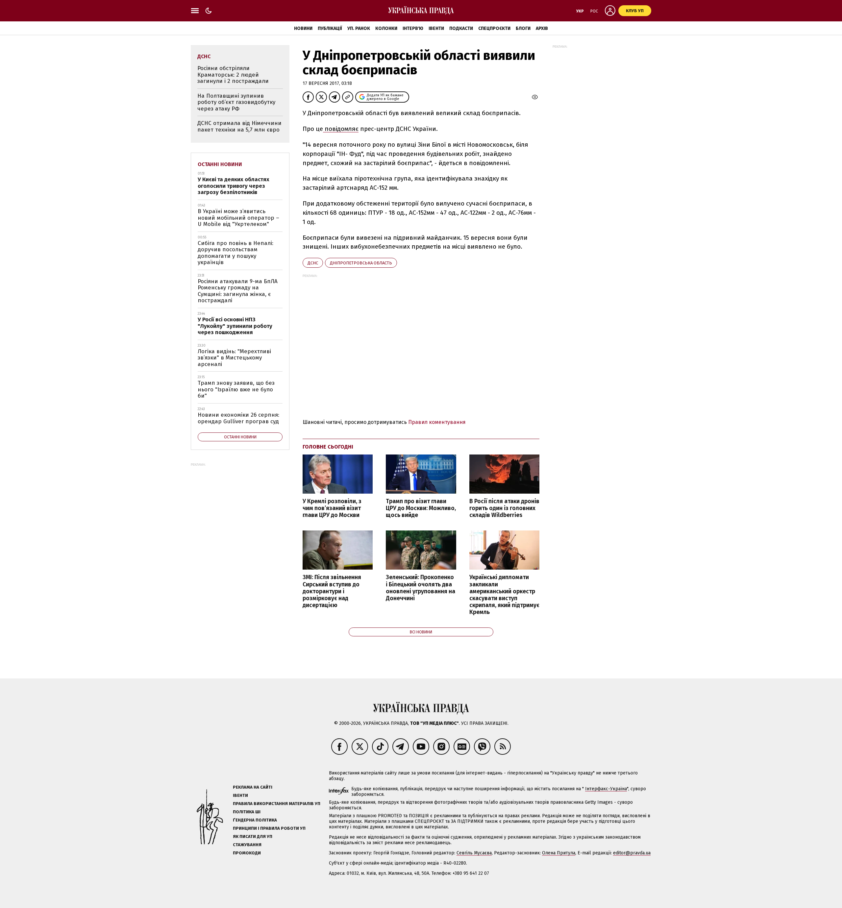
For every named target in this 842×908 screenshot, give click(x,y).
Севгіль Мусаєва (474, 853)
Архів (542, 28)
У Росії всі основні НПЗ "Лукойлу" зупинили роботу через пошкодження (235, 326)
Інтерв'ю (413, 28)
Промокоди (247, 852)
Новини (303, 28)
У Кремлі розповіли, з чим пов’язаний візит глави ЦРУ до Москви (332, 508)
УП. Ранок (358, 28)
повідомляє (341, 129)
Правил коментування (437, 422)
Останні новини (220, 164)
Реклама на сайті (252, 787)
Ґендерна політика (255, 820)
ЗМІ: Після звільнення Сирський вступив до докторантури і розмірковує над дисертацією (332, 591)
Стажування (247, 844)
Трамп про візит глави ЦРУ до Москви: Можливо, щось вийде (421, 508)
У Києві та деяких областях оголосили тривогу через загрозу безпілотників (233, 186)
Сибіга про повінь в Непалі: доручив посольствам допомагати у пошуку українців (235, 253)
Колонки (386, 28)
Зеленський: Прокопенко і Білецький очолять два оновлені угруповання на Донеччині (420, 587)
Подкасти (461, 28)
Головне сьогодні (328, 447)
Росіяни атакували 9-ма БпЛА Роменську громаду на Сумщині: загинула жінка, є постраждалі (238, 291)
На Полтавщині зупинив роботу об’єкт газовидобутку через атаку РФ (236, 102)
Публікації (330, 28)
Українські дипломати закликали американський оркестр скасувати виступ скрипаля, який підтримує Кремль (504, 595)
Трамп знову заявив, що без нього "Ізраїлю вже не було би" (236, 389)
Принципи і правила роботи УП (269, 828)
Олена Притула (558, 853)
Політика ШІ (246, 811)
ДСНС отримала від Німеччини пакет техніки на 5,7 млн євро (239, 126)
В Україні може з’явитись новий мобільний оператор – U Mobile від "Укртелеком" (238, 218)
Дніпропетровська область (361, 262)
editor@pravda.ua (632, 853)
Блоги (523, 28)
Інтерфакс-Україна (606, 789)
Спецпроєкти (494, 28)
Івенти (436, 28)
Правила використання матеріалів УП (276, 803)
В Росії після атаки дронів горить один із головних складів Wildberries (504, 508)
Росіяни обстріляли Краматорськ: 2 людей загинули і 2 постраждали (233, 75)
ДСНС (313, 262)
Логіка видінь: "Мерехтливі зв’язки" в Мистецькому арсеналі (234, 358)
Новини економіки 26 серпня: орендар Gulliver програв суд (238, 418)
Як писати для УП (252, 836)
